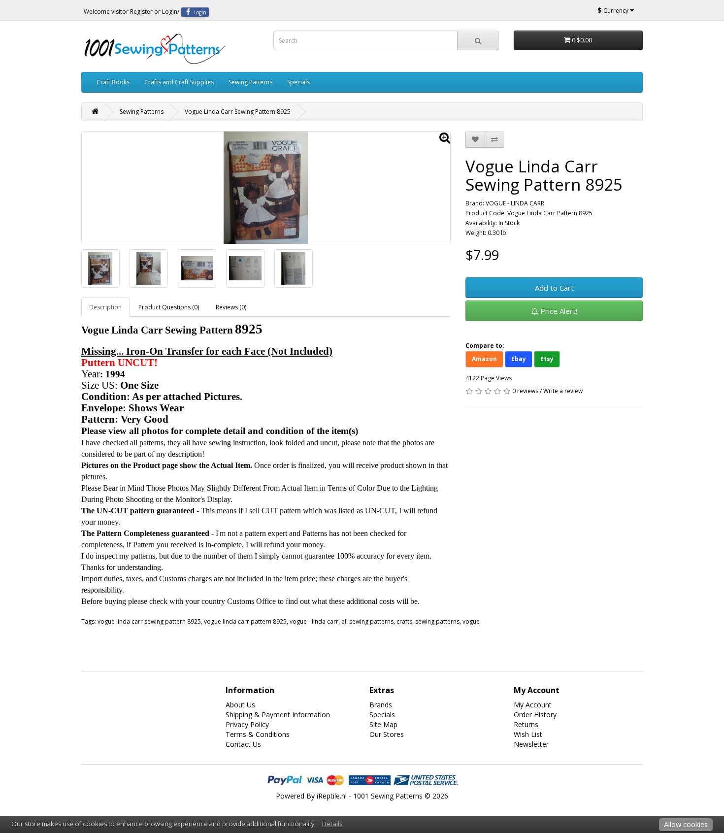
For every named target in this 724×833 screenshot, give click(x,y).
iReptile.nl (332, 795)
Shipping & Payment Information (278, 714)
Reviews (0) (231, 307)
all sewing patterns (367, 621)
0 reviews (525, 391)
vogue (471, 621)
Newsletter (531, 744)
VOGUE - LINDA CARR (515, 203)
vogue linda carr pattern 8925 (245, 621)
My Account (533, 704)
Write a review (563, 391)
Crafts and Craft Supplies (179, 82)
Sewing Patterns (250, 82)
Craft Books (113, 82)
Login (169, 11)
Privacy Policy (247, 724)
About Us (240, 704)
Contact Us (243, 744)
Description (105, 307)
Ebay (518, 359)
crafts (404, 621)
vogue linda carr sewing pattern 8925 (149, 621)
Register (141, 11)
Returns (526, 724)
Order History (535, 714)
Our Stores (386, 734)
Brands (380, 704)
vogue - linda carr (314, 621)
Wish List (528, 734)
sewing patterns (437, 621)
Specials (298, 82)
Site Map (383, 724)
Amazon (484, 359)
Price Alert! (557, 311)
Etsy (547, 359)
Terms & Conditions (258, 734)
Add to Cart (554, 288)
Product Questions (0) (168, 307)
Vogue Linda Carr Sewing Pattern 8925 (238, 111)
